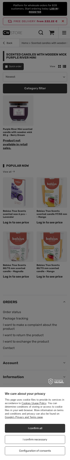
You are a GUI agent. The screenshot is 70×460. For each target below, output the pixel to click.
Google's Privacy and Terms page (24, 417)
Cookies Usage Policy (34, 403)
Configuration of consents (35, 450)
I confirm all (35, 428)
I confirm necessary (35, 439)
